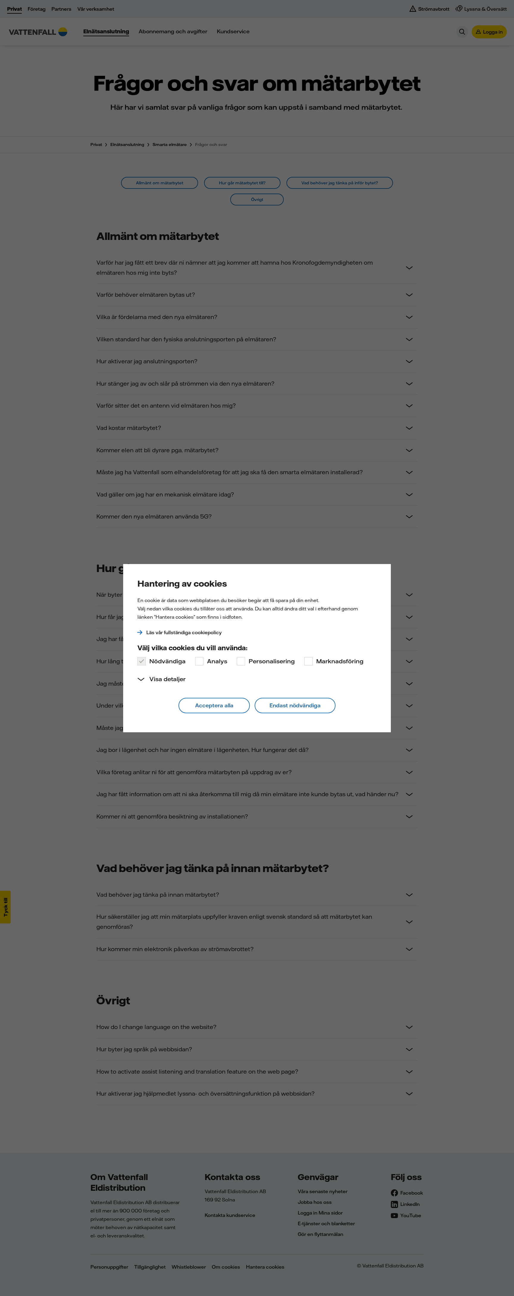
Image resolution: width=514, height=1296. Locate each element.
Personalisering (272, 661)
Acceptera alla (214, 705)
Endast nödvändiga (295, 705)
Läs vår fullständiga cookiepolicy (184, 632)
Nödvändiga (167, 661)
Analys (217, 661)
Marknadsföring (339, 661)
